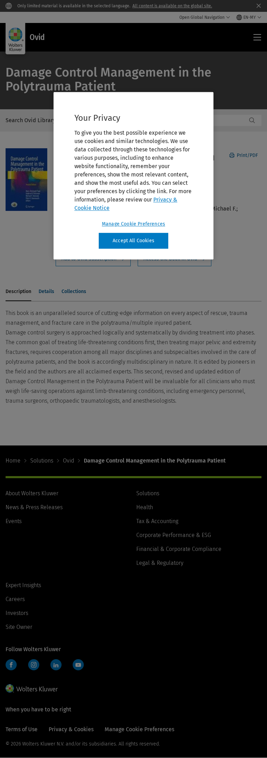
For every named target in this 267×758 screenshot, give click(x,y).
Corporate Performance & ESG (173, 535)
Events (14, 521)
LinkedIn (56, 664)
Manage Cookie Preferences (133, 224)
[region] (133, 176)
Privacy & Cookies (71, 729)
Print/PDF (246, 155)
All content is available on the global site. (172, 5)
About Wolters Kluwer (32, 493)
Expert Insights (23, 585)
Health (144, 507)
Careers (15, 599)
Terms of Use (22, 729)
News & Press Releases (34, 507)
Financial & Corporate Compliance (178, 549)
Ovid (68, 460)
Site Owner (19, 627)
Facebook (11, 664)
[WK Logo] (32, 688)
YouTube (78, 664)
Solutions (41, 460)
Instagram (33, 664)
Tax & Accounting (157, 521)
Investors (17, 613)
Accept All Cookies (133, 241)
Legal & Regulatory (159, 563)
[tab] (18, 292)
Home (13, 460)
